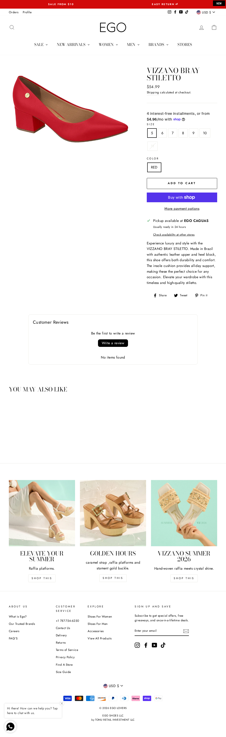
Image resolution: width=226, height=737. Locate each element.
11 (152, 146)
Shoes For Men (97, 624)
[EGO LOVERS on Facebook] (146, 645)
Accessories (96, 631)
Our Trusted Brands (22, 624)
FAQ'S (13, 638)
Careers (14, 631)
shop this (113, 578)
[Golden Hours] (113, 513)
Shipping (153, 92)
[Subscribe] (186, 631)
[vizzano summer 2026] (184, 513)
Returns (61, 642)
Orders (13, 12)
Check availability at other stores (174, 234)
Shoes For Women (100, 616)
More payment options (181, 208)
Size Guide (63, 672)
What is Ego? (18, 616)
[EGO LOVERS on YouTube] (154, 645)
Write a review (113, 343)
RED (154, 167)
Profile (27, 12)
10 (205, 133)
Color (153, 159)
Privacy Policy (65, 657)
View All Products (99, 638)
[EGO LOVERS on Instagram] (137, 645)
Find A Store (64, 664)
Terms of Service (67, 650)
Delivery (61, 635)
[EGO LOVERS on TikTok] (163, 645)
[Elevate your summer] (42, 513)
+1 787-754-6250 (67, 620)
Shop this (42, 578)
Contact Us (63, 628)
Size (151, 124)
